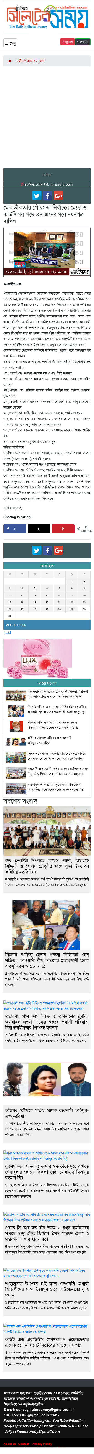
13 (47, 595)
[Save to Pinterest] (63, 528)
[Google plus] (58, 195)
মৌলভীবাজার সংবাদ (31, 60)
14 (59, 595)
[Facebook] (47, 195)
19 (34, 602)
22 (71, 602)
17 (9, 602)
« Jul (7, 632)
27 (47, 609)
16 (84, 595)
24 (9, 609)
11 (22, 595)
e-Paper (83, 41)
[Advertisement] (47, 119)
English (67, 41)
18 (22, 602)
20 (47, 602)
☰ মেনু (10, 43)
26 (34, 609)
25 (22, 609)
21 (59, 602)
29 (71, 609)
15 (71, 595)
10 (9, 595)
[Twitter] (36, 195)
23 (84, 602)
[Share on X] (39, 528)
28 (59, 609)
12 (34, 595)
